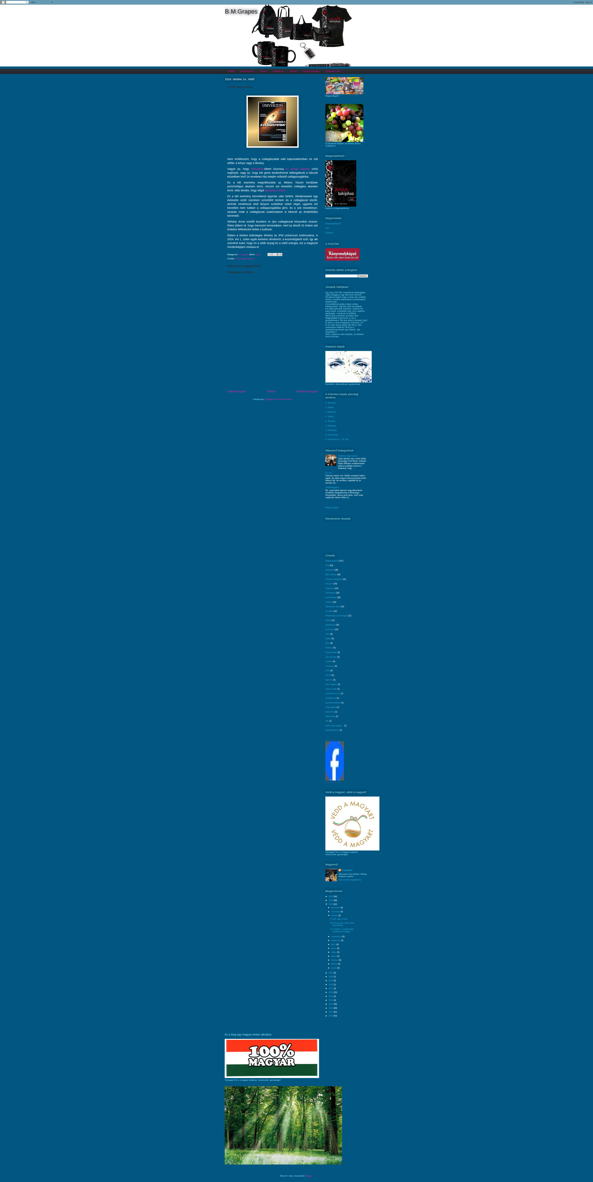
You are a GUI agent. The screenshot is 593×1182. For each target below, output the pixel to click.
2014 (331, 1000)
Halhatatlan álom (333, 71)
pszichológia (330, 597)
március (335, 960)
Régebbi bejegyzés (307, 391)
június (334, 948)
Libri (327, 228)
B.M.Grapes (241, 11)
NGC (327, 643)
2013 (331, 1004)
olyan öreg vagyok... (334, 725)
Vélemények (278, 71)
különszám (330, 716)
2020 (331, 977)
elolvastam (257, 168)
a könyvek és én (332, 693)
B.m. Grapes (330, 740)
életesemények (332, 730)
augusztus (336, 940)
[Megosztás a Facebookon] (277, 254)
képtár (328, 638)
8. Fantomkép (331, 435)
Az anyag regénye (297, 168)
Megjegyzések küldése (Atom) (278, 399)
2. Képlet (329, 407)
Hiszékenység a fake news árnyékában (342, 924)
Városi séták (331, 689)
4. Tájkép (329, 416)
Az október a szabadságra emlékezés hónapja (342, 930)
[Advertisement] (272, 365)
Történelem (330, 593)
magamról (329, 588)
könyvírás (329, 712)
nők (327, 721)
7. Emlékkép (331, 430)
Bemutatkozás (247, 71)
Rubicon (329, 647)
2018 (331, 984)
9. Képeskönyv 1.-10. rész (337, 439)
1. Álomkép (330, 403)
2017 (331, 988)
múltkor (328, 602)
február (334, 964)
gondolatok (330, 625)
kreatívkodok (331, 652)
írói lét (328, 675)
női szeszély (331, 657)
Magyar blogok (332, 507)
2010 (331, 1016)
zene (327, 670)
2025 (331, 900)
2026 (331, 896)
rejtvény (328, 680)
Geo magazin (331, 684)
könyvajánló (330, 707)
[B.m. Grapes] (334, 780)
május (334, 952)
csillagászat (330, 698)
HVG (327, 634)
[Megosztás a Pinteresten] (280, 254)
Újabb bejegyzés (236, 391)
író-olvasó (329, 629)
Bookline (329, 233)
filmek (328, 620)
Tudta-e (328, 661)
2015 (331, 996)
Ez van (328, 473)
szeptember (336, 936)
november (336, 911)
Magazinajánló (246, 258)
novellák (329, 611)
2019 (331, 980)
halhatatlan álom (332, 606)
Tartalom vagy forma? (347, 456)
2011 (331, 1012)
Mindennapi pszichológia (336, 615)
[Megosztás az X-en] (274, 254)
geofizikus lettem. (275, 190)
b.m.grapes (347, 870)
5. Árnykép (330, 421)
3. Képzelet (330, 412)
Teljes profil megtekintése (350, 880)
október (334, 915)
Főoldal (231, 71)
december (336, 907)
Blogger (309, 1176)
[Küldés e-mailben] (269, 254)
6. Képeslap (330, 426)
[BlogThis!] (271, 254)
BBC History (330, 574)
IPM (237, 258)
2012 (331, 1008)
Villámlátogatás (332, 487)
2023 (331, 973)
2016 (331, 992)
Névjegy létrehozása (333, 782)
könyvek (329, 583)
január (334, 968)
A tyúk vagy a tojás (339, 919)
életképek (329, 570)
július (333, 944)
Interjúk (293, 71)
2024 (331, 904)
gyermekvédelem (333, 703)
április (334, 956)
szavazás (329, 666)
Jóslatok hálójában (311, 71)
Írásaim (263, 71)
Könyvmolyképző (333, 223)
